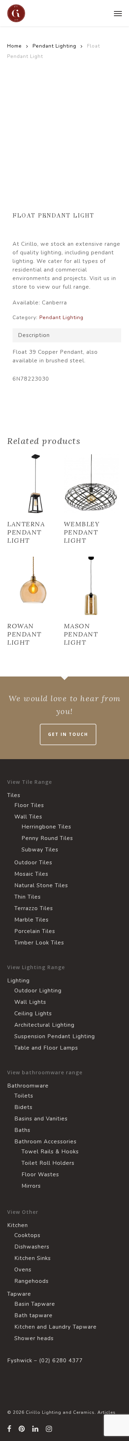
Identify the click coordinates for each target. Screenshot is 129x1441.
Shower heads (34, 1338)
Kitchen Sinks (32, 1258)
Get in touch (68, 734)
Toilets (23, 1095)
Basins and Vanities (41, 1118)
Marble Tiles (31, 919)
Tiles (13, 795)
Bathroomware (28, 1085)
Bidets (23, 1107)
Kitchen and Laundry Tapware (55, 1326)
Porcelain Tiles (34, 931)
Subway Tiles (40, 849)
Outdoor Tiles (33, 862)
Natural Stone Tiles (41, 885)
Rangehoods (31, 1281)
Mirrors (31, 1186)
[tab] (67, 335)
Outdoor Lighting (38, 990)
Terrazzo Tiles (33, 908)
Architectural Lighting (44, 1025)
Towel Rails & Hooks (50, 1151)
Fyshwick (19, 1360)
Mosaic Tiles (31, 874)
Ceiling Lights (33, 1013)
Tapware (19, 1294)
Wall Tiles (28, 816)
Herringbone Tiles (46, 826)
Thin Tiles (27, 896)
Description (34, 335)
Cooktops (27, 1235)
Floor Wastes (40, 1174)
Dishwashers (31, 1246)
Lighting (18, 980)
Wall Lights (30, 1002)
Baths (22, 1130)
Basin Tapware (34, 1304)
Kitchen (17, 1225)
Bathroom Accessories (45, 1141)
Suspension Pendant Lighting (54, 1036)
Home (14, 46)
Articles (106, 1412)
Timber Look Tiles (39, 942)
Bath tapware (33, 1315)
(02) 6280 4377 (61, 1360)
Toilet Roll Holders (48, 1163)
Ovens (23, 1269)
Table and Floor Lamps (46, 1047)
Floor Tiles (29, 805)
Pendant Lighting (54, 46)
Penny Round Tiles (47, 838)
